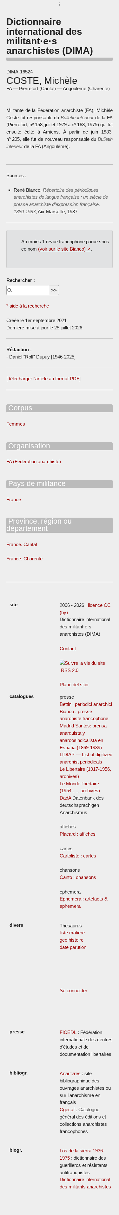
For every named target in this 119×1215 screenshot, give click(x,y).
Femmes (15, 424)
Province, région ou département (39, 525)
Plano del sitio (74, 684)
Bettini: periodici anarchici (86, 704)
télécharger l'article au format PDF (43, 378)
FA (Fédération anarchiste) (33, 461)
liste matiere (72, 932)
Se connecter (73, 990)
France (13, 499)
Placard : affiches (78, 834)
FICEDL (68, 1032)
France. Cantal (21, 544)
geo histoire (71, 940)
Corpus (19, 408)
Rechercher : (20, 280)
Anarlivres (70, 1073)
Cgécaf (67, 1109)
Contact (68, 648)
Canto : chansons (78, 877)
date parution (73, 947)
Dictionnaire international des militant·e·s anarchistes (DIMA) (49, 36)
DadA (65, 798)
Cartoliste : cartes (78, 855)
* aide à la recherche (27, 305)
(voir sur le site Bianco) (62, 249)
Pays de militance (36, 483)
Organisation (28, 446)
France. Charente (24, 558)
